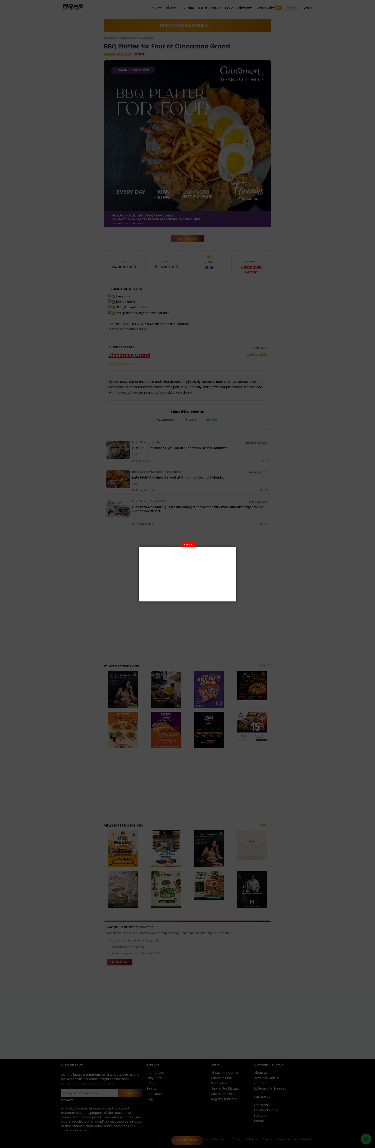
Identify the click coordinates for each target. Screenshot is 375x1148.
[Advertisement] (187, 574)
